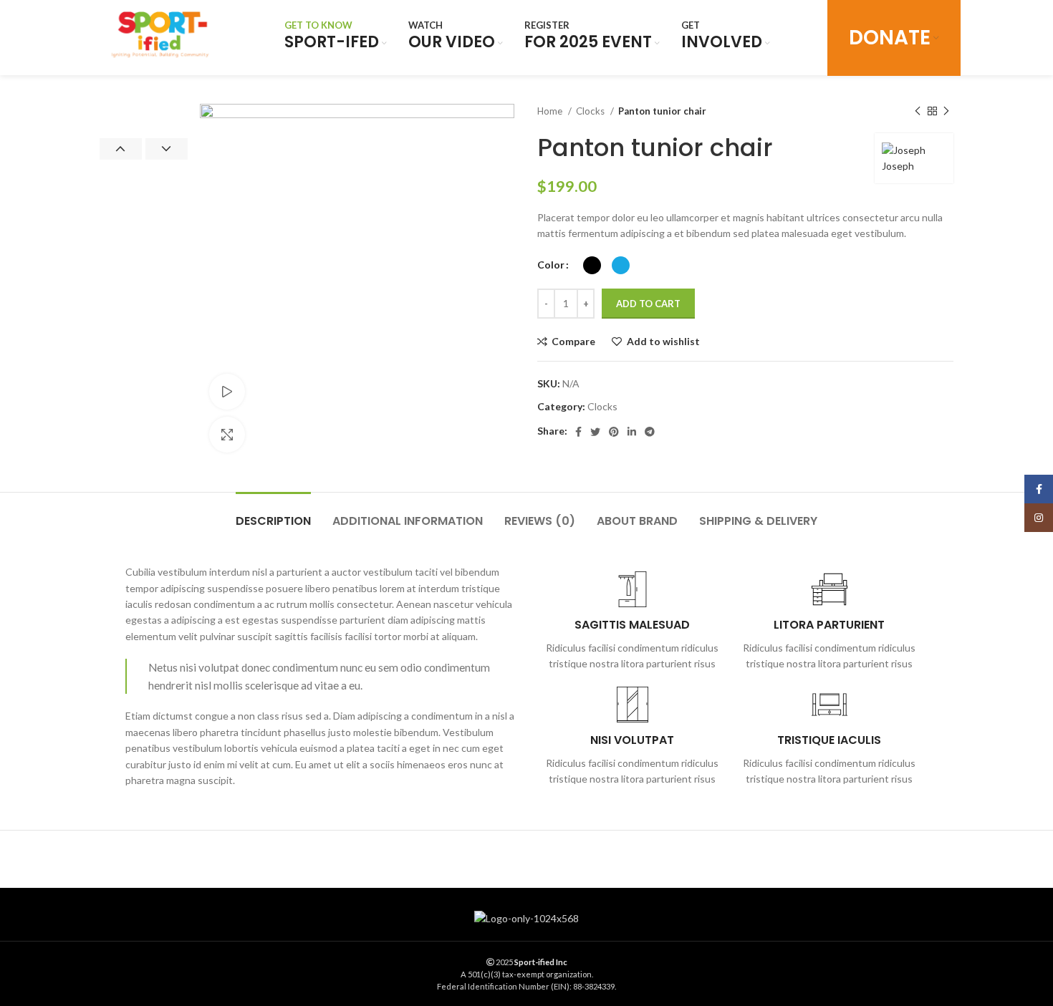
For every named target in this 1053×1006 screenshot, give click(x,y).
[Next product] (946, 112)
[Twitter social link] (595, 431)
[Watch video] (227, 392)
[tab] (273, 514)
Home (550, 111)
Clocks (591, 111)
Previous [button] (121, 149)
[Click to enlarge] (227, 435)
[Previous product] (917, 112)
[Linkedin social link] (631, 431)
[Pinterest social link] (614, 431)
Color (550, 264)
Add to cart (648, 303)
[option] (144, 104)
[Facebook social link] (578, 431)
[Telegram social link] (649, 431)
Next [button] (166, 149)
